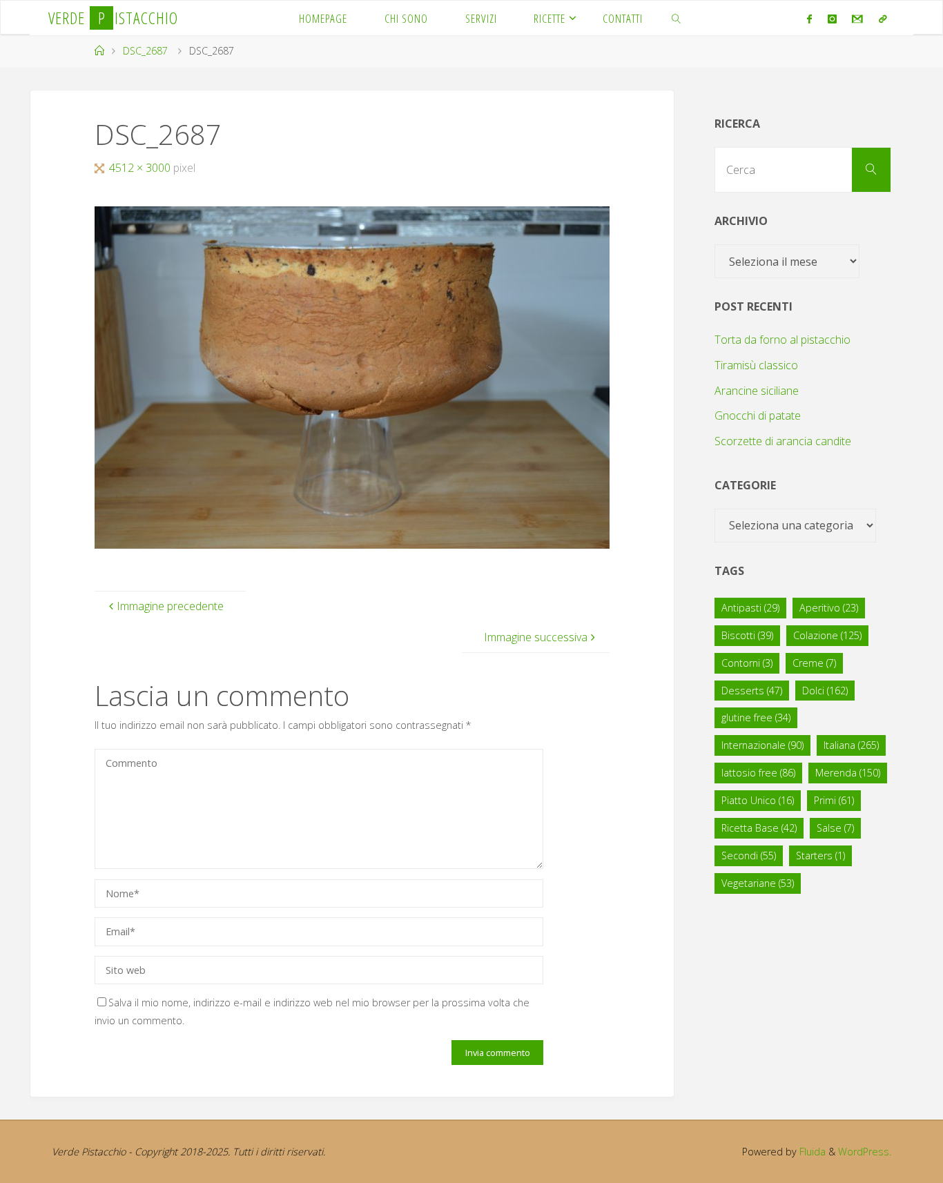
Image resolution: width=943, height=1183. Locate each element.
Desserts (751, 690)
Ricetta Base (759, 827)
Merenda (847, 772)
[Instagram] (832, 19)
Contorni (746, 662)
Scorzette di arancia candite (782, 441)
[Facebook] (809, 19)
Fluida (811, 1151)
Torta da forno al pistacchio (782, 339)
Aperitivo (828, 607)
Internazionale (762, 745)
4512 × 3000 (141, 167)
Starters (820, 855)
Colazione (827, 635)
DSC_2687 (145, 50)
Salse (835, 827)
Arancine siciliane (756, 390)
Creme (814, 662)
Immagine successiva (535, 637)
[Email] (857, 19)
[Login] (882, 19)
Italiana (851, 745)
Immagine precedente (170, 606)
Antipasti (750, 607)
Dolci (825, 690)
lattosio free (758, 772)
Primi (834, 800)
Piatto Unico (757, 800)
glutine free (755, 717)
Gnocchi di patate (757, 415)
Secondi (748, 855)
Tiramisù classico (756, 365)
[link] (676, 18)
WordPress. (864, 1151)
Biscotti (747, 635)
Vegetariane (757, 883)
